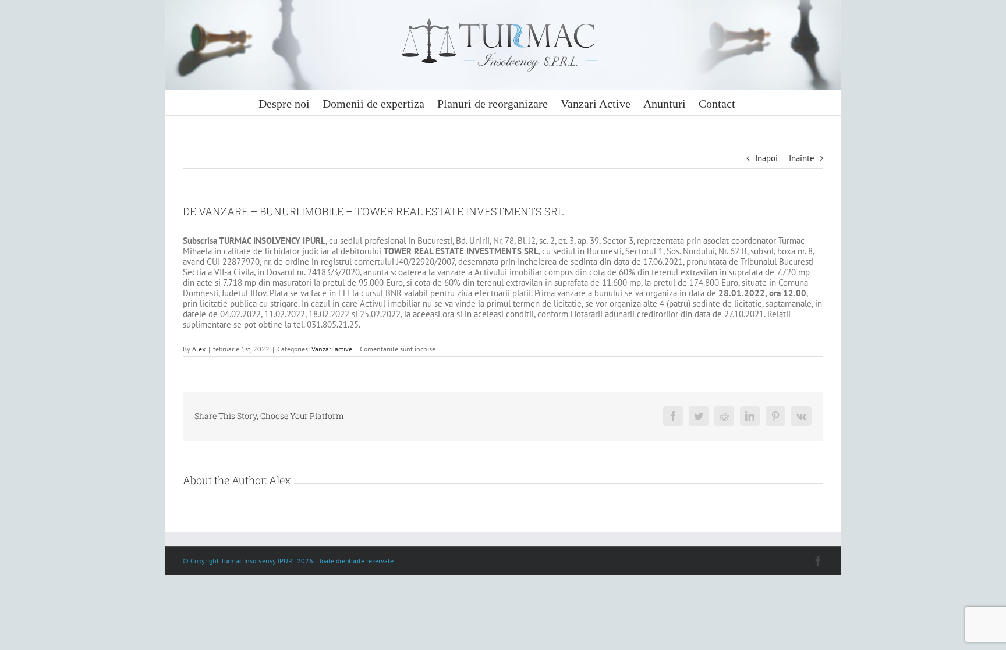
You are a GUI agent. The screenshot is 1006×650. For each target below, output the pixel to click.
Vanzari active (331, 348)
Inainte (801, 158)
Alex (199, 348)
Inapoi (766, 158)
